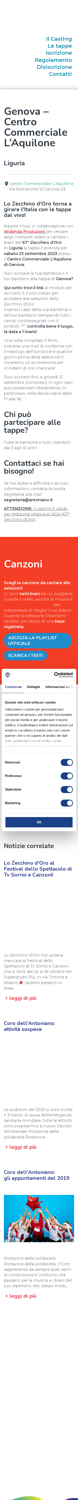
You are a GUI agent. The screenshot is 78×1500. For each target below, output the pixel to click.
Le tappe (60, 46)
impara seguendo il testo (28, 604)
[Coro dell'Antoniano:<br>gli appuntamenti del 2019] (39, 1218)
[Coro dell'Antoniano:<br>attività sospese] (39, 1070)
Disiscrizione (54, 67)
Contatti (60, 74)
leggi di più (23, 998)
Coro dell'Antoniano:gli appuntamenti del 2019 (36, 1175)
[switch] (67, 775)
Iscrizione (59, 53)
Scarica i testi (25, 655)
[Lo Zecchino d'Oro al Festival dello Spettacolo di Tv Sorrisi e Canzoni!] (39, 915)
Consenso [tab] (13, 687)
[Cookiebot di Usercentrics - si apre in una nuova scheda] (55, 675)
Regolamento (53, 60)
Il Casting (59, 39)
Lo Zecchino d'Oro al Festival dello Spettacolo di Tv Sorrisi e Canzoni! (38, 868)
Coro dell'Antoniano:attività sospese (29, 1026)
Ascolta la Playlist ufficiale (32, 640)
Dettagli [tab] (33, 687)
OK (39, 822)
